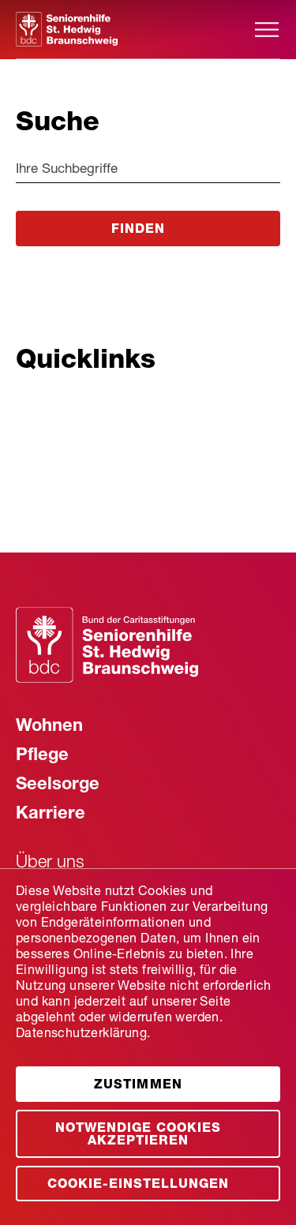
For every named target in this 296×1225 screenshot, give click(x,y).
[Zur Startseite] (134, 29)
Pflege (42, 756)
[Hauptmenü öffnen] (266, 29)
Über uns (50, 863)
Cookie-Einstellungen (138, 1185)
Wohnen (49, 727)
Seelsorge (57, 785)
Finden (138, 230)
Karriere (50, 814)
